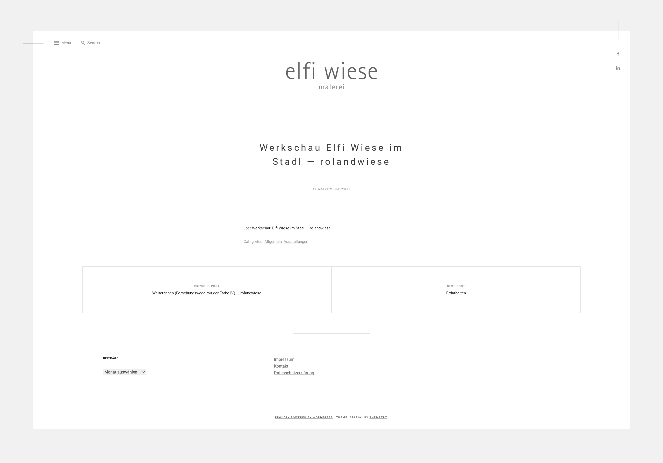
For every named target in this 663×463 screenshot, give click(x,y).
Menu (66, 43)
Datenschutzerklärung (294, 372)
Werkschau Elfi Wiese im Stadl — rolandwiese (291, 228)
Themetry (378, 417)
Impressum (284, 359)
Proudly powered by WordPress (304, 417)
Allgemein (273, 241)
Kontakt (281, 366)
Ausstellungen (296, 241)
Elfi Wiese (342, 189)
